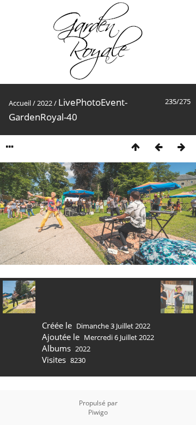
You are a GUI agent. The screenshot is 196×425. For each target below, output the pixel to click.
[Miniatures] (135, 147)
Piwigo (98, 412)
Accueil (20, 103)
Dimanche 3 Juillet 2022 (113, 326)
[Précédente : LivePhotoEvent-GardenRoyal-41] (158, 147)
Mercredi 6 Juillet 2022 (119, 337)
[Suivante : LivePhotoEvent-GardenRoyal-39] (181, 147)
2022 (44, 103)
